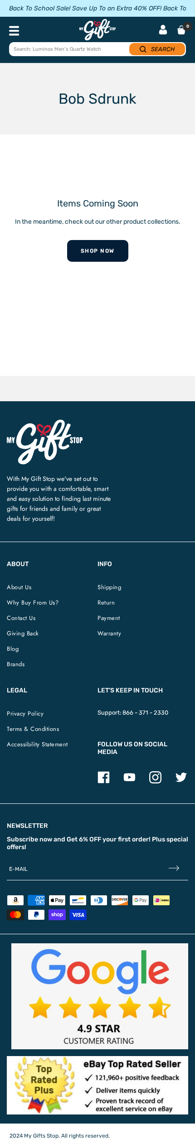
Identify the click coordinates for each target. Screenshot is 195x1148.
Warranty (109, 633)
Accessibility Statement (37, 744)
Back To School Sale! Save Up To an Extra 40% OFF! (85, 8)
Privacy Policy (25, 713)
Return (106, 602)
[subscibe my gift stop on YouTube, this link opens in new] (129, 781)
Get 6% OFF (84, 839)
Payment (109, 618)
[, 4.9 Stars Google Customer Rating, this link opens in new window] (99, 996)
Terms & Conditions (33, 729)
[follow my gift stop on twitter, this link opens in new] (181, 781)
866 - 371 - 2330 (145, 712)
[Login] (163, 30)
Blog (13, 648)
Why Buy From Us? (32, 602)
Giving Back (23, 633)
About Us (19, 587)
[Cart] (181, 29)
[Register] (174, 869)
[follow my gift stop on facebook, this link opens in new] (104, 781)
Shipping (109, 587)
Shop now (98, 251)
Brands (15, 664)
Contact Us (21, 618)
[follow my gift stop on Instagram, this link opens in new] (155, 781)
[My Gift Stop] (45, 423)
